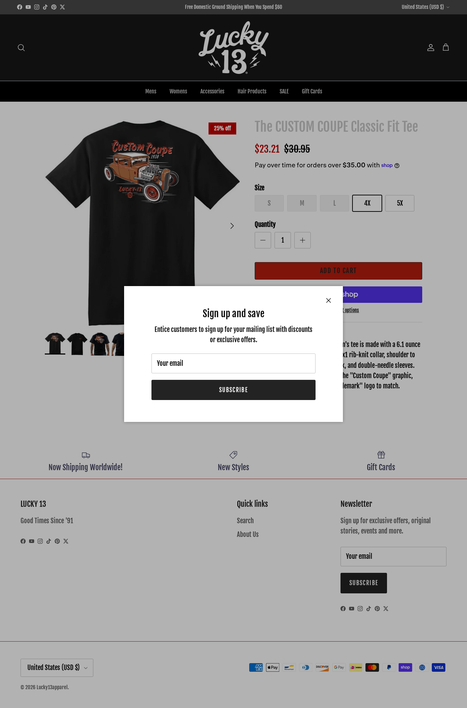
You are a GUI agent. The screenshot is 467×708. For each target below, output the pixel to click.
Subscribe (233, 390)
